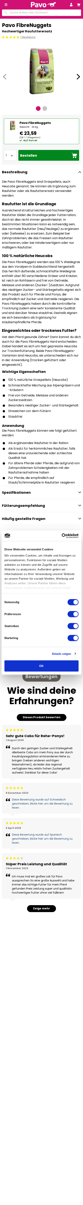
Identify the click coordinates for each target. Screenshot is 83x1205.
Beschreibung (14, 172)
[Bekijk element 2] (44, 108)
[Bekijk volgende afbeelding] (78, 76)
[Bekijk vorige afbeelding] (4, 76)
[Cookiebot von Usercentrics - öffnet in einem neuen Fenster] (62, 535)
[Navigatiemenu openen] (6, 5)
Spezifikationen (16, 492)
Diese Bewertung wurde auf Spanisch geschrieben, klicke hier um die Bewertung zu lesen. (42, 839)
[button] (71, 4)
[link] (78, 4)
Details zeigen (61, 653)
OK (41, 666)
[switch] (73, 614)
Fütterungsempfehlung (23, 505)
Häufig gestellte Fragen (23, 518)
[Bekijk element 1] (38, 108)
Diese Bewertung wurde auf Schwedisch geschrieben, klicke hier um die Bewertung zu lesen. (42, 804)
